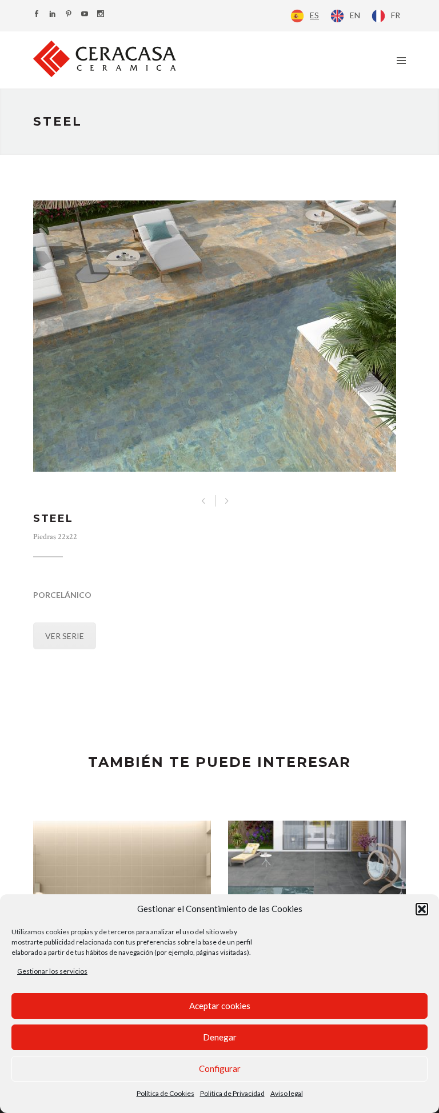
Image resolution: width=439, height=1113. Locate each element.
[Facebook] (36, 14)
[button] (422, 909)
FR (395, 15)
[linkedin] (52, 14)
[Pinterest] (68, 14)
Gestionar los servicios (52, 971)
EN (355, 15)
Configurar (220, 1068)
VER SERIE (64, 636)
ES (314, 15)
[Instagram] (100, 14)
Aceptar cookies (219, 1006)
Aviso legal (286, 1093)
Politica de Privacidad (232, 1093)
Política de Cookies (165, 1093)
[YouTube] (84, 14)
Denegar (220, 1037)
